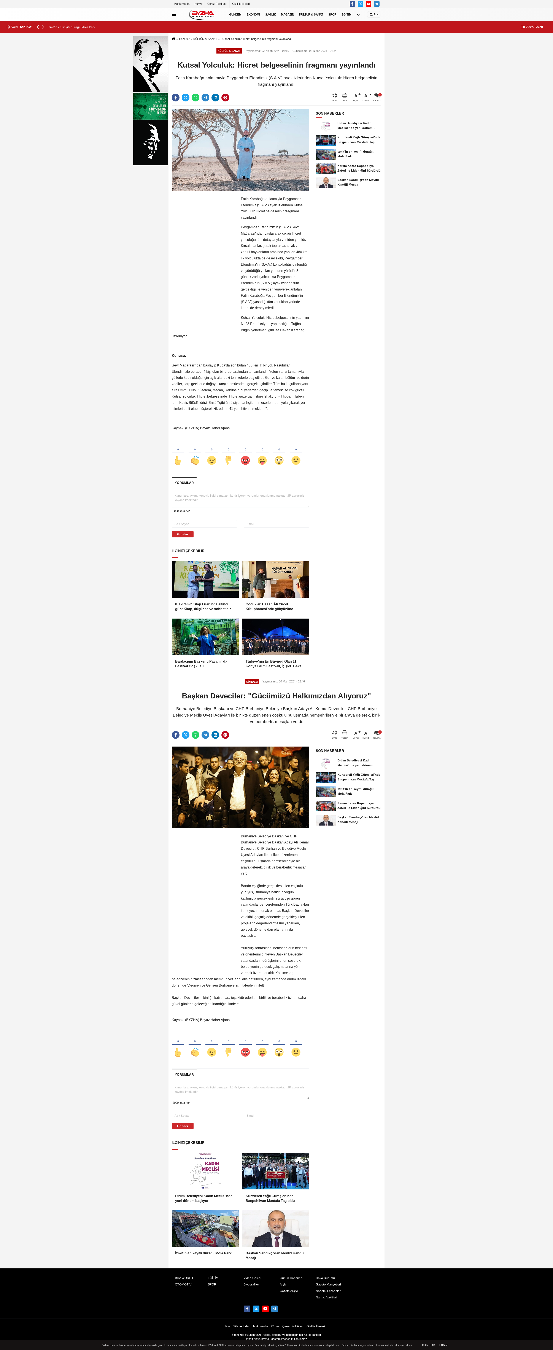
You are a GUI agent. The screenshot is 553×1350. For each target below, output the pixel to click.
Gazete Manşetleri (328, 1284)
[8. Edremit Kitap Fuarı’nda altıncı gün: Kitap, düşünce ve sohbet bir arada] (205, 579)
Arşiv (283, 1284)
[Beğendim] (178, 453)
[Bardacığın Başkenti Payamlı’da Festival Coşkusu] (205, 637)
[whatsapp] (195, 97)
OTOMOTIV (183, 1284)
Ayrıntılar (428, 1345)
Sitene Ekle (241, 1326)
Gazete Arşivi (289, 1291)
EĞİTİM (346, 14)
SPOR (332, 14)
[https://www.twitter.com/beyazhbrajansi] (360, 4)
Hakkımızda (181, 3)
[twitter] (185, 97)
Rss (227, 1326)
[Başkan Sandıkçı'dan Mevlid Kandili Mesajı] (275, 1228)
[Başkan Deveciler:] (240, 787)
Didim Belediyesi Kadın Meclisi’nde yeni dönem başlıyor (203, 1198)
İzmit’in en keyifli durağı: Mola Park (203, 1253)
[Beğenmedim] (228, 453)
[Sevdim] (211, 453)
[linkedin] (215, 97)
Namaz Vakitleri (326, 1297)
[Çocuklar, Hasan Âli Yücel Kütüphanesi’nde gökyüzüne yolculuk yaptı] (275, 579)
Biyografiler (251, 1284)
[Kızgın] (245, 453)
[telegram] (205, 97)
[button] (43, 27)
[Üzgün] (296, 453)
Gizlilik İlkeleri (241, 3)
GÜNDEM (235, 14)
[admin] (377, 4)
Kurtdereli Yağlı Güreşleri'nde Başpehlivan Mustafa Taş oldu (270, 1198)
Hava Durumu (325, 1278)
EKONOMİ (253, 14)
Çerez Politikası (217, 3)
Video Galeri (534, 27)
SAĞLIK (270, 14)
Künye (198, 3)
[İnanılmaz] (279, 453)
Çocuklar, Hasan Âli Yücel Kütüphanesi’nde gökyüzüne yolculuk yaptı (269, 607)
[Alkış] (195, 453)
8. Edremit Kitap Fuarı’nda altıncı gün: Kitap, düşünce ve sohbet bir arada (203, 607)
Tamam (443, 1345)
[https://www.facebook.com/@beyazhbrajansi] (369, 4)
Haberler (184, 39)
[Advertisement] (204, 260)
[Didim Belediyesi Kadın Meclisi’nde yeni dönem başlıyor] (205, 1171)
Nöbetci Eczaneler (328, 1291)
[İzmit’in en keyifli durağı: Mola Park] (205, 1228)
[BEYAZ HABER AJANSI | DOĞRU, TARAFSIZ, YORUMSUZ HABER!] (201, 14)
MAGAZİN (287, 14)
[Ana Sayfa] (173, 39)
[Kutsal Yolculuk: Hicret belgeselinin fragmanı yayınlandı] (240, 150)
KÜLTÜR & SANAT (311, 14)
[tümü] (358, 14)
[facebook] (176, 97)
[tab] (184, 482)
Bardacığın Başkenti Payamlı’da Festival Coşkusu (201, 664)
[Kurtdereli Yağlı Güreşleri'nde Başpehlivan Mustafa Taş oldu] (275, 1171)
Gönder (182, 534)
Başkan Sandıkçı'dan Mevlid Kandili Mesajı (275, 1255)
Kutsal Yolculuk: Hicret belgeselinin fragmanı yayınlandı (256, 39)
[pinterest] (225, 97)
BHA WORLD (184, 1278)
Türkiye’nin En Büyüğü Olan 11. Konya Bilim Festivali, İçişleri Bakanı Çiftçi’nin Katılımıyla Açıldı (275, 664)
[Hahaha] (262, 453)
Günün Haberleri (291, 1278)
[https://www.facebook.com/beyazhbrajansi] (352, 4)
